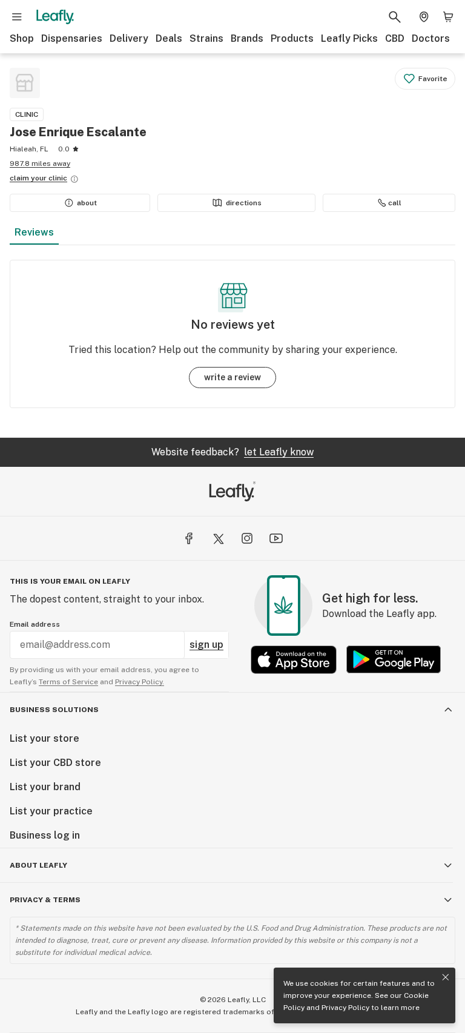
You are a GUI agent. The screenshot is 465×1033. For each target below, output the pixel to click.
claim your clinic (38, 178)
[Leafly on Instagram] (247, 538)
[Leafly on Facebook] (188, 538)
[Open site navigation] (17, 17)
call (394, 203)
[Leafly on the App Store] (294, 659)
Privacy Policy (345, 1007)
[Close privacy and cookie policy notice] (445, 977)
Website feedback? (232, 452)
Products (292, 38)
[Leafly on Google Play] (393, 659)
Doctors (431, 38)
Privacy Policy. (139, 682)
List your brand (45, 787)
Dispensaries (71, 38)
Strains (206, 38)
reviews (34, 232)
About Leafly (38, 865)
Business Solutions (54, 709)
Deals (169, 38)
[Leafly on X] (217, 538)
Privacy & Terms (45, 900)
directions (244, 203)
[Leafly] (55, 17)
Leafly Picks (349, 38)
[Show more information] (74, 179)
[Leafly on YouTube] (276, 538)
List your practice (51, 811)
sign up (206, 644)
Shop (22, 38)
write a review (232, 377)
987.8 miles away (40, 163)
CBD (394, 38)
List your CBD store (55, 762)
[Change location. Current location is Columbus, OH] (424, 17)
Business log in (45, 835)
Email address (35, 624)
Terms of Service (68, 682)
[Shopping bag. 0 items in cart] (448, 17)
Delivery (129, 38)
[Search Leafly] (395, 17)
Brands (247, 38)
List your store (44, 738)
